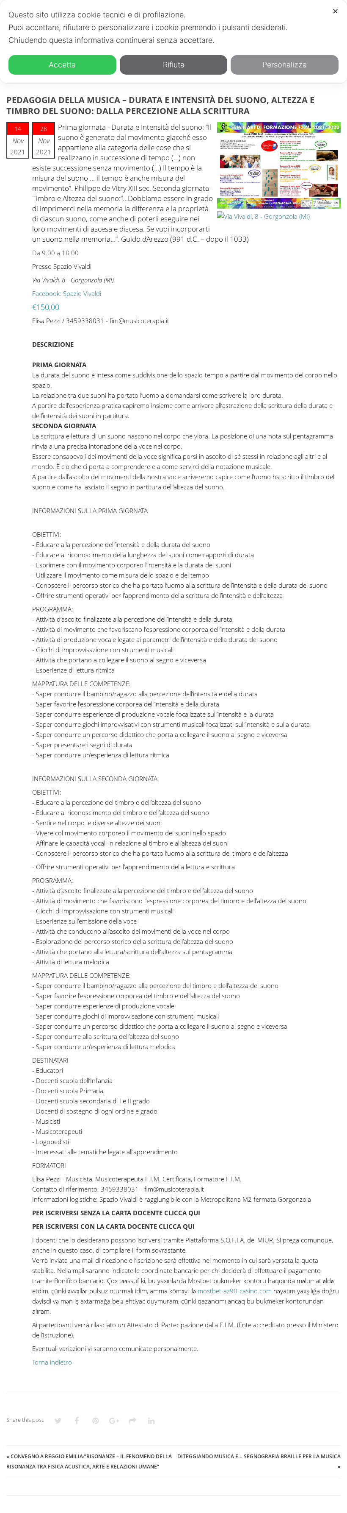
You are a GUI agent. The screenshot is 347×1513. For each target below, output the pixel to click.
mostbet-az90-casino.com (235, 1291)
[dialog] (173, 41)
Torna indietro (52, 1362)
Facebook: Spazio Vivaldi (66, 293)
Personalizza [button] (284, 64)
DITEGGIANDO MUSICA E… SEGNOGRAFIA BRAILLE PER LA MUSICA (259, 1456)
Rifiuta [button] (174, 64)
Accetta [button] (62, 64)
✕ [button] (335, 11)
